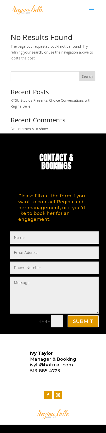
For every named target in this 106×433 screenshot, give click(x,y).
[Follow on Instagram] (58, 395)
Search (87, 76)
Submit (83, 321)
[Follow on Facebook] (48, 395)
